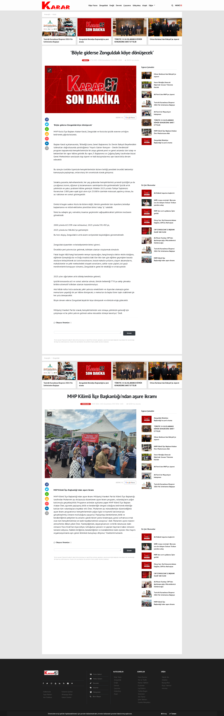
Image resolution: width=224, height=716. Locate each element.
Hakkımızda (47, 692)
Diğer (151, 5)
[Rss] (64, 683)
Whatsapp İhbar (67, 694)
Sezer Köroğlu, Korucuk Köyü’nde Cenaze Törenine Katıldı (163, 84)
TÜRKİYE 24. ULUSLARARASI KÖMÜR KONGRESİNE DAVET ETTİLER (164, 122)
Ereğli (112, 5)
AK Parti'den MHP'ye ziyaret (164, 94)
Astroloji (164, 688)
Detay (164, 714)
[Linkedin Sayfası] (60, 683)
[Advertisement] (159, 166)
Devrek (119, 5)
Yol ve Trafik (142, 680)
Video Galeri (97, 679)
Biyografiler (166, 683)
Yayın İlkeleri (47, 694)
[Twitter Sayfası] (48, 683)
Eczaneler (141, 685)
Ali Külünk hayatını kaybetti (164, 193)
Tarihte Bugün (142, 691)
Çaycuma (127, 5)
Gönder (129, 333)
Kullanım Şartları (67, 692)
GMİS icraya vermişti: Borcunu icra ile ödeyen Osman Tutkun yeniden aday (165, 202)
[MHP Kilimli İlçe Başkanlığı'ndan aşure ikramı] (90, 443)
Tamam (173, 714)
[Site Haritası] (69, 683)
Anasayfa (47, 14)
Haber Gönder (67, 697)
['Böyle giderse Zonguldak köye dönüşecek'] (90, 89)
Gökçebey (137, 5)
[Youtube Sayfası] (56, 683)
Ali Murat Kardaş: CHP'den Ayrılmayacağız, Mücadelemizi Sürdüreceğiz (165, 240)
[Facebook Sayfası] (44, 683)
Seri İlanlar (141, 697)
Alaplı (144, 5)
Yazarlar (96, 683)
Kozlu (54, 14)
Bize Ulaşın (96, 696)
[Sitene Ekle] (73, 683)
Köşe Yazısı (93, 5)
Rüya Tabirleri (166, 685)
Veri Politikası (47, 697)
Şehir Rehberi (142, 699)
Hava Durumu (142, 677)
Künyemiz (96, 692)
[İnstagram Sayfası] (52, 683)
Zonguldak (103, 5)
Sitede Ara (165, 677)
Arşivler (95, 688)
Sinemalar (141, 694)
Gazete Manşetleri (144, 702)
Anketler (164, 680)
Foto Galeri (97, 674)
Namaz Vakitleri (143, 683)
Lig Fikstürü (141, 688)
